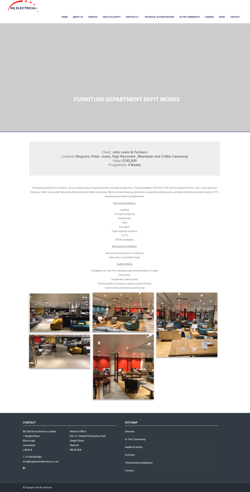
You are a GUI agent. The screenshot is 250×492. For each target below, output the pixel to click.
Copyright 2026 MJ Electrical (38, 487)
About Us (78, 16)
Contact (235, 16)
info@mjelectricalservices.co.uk (40, 461)
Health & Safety (112, 16)
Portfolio (132, 16)
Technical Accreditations (159, 16)
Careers (209, 16)
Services (93, 16)
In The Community (189, 16)
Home (65, 16)
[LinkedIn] (24, 467)
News (222, 16)
